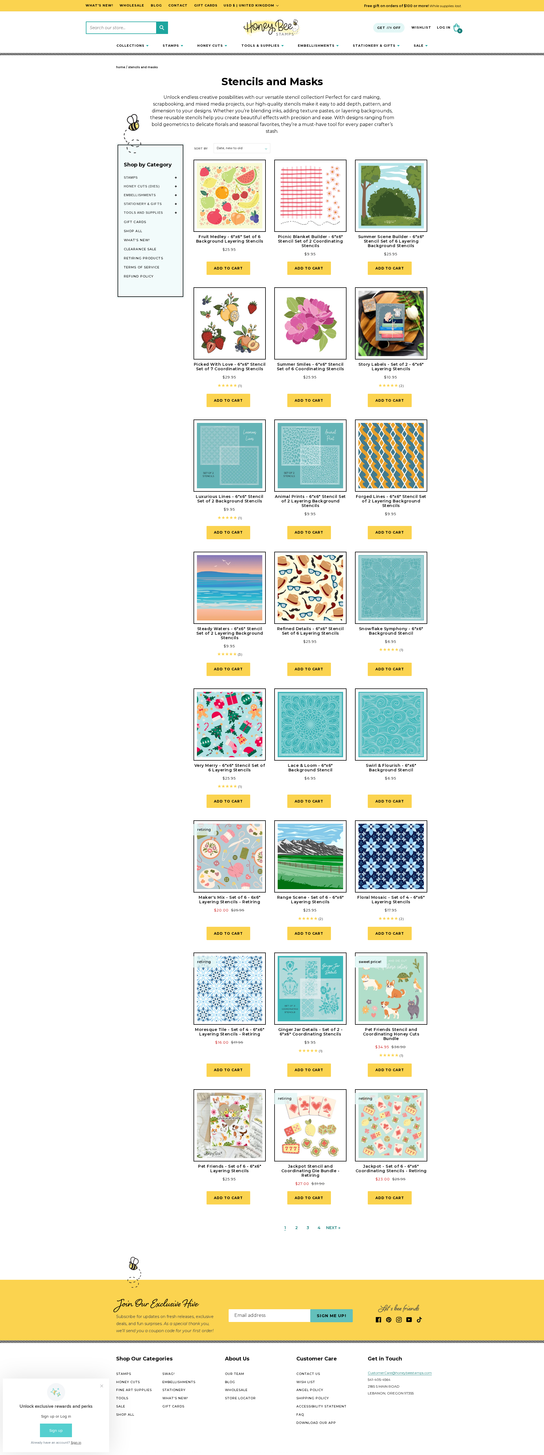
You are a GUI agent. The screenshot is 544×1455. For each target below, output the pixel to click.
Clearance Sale (140, 249)
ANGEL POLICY (309, 1390)
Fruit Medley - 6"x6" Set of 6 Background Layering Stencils (230, 238)
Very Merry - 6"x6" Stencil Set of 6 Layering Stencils (229, 767)
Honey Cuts (128, 1382)
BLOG (230, 1382)
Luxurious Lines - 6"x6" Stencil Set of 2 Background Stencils (230, 498)
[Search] (161, 27)
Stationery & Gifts (143, 204)
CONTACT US (308, 1374)
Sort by (201, 148)
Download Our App (316, 1422)
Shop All (133, 231)
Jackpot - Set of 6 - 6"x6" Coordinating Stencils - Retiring (391, 1168)
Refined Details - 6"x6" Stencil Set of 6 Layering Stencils (310, 631)
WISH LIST (305, 1382)
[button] (132, 46)
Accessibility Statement (321, 1406)
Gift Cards (135, 222)
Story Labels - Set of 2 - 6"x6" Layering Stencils (391, 366)
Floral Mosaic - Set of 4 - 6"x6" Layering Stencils (391, 899)
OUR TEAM (234, 1374)
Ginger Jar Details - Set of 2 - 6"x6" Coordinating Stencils (310, 1031)
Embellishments (140, 195)
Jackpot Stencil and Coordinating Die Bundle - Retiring (310, 1171)
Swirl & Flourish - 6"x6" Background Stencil (391, 767)
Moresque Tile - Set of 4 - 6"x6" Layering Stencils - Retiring (229, 1031)
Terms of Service (142, 267)
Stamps (131, 177)
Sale (120, 1406)
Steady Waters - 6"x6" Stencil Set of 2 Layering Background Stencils (229, 633)
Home (120, 67)
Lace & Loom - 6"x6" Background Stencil (310, 767)
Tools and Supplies (143, 212)
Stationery (174, 1390)
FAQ (300, 1415)
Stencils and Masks (143, 67)
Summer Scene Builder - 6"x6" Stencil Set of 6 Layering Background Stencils (391, 241)
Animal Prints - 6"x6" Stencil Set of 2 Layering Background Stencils (310, 501)
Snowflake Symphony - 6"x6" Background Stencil (391, 631)
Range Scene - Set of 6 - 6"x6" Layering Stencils (310, 899)
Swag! (168, 1374)
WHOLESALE (236, 1390)
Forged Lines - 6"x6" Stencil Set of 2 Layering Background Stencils (391, 501)
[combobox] (127, 27)
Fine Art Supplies (134, 1390)
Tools (122, 1398)
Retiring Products (143, 258)
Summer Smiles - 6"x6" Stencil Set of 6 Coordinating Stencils (310, 366)
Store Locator (240, 1398)
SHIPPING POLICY (312, 1398)
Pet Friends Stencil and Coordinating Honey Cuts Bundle (391, 1034)
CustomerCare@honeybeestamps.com (400, 1373)
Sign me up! (331, 1315)
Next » (333, 1227)
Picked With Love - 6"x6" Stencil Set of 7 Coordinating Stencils (230, 366)
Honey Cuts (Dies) (142, 186)
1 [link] (285, 1227)
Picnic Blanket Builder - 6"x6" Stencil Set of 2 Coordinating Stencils (310, 241)
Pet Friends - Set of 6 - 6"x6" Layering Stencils (229, 1168)
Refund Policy (139, 276)
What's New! (137, 240)
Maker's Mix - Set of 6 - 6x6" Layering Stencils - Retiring (230, 899)
